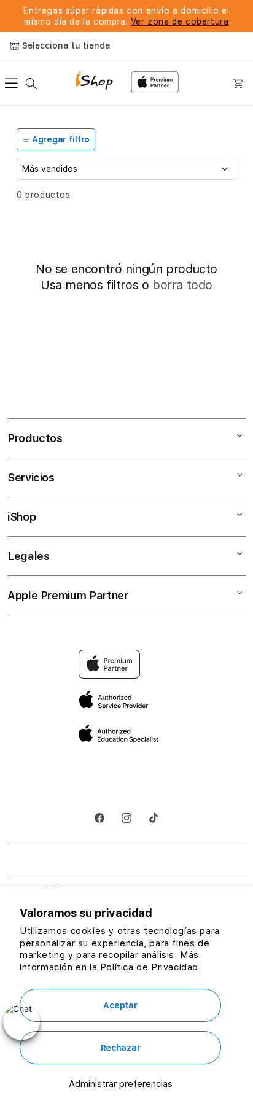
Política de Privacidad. (150, 967)
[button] (14, 83)
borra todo (182, 285)
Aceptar (120, 1005)
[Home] (99, 82)
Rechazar (121, 1048)
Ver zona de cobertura (180, 21)
